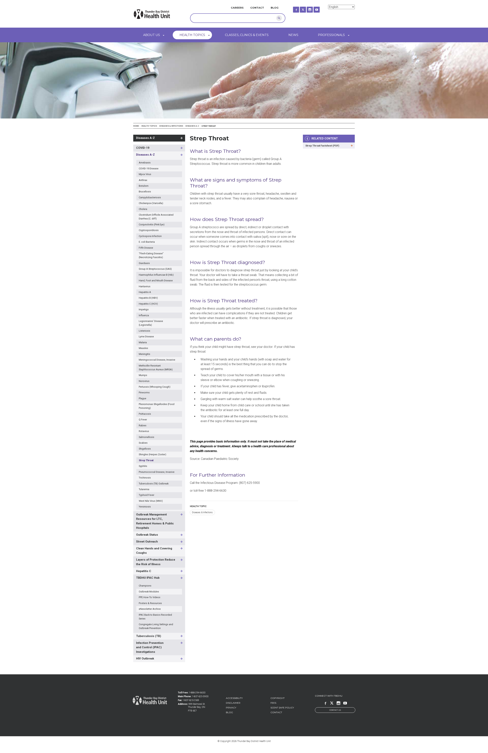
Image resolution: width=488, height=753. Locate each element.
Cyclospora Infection (150, 236)
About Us (151, 35)
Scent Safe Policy (282, 707)
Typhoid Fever (146, 495)
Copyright (277, 698)
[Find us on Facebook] (299, 8)
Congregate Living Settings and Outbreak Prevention (156, 626)
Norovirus (144, 381)
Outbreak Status (147, 534)
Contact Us (335, 710)
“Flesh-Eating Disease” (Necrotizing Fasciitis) (151, 255)
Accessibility (234, 698)
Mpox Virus (145, 174)
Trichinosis (145, 477)
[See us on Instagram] (313, 8)
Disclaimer (233, 702)
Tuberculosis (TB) (148, 636)
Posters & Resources (150, 603)
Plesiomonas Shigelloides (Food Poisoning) (156, 406)
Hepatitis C (143, 571)
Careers (237, 7)
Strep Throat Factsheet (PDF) (322, 145)
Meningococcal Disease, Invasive (157, 359)
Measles (143, 348)
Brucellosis (145, 191)
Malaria (143, 342)
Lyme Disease (146, 336)
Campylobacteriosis (150, 197)
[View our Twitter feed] (306, 8)
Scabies (143, 442)
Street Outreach (147, 541)
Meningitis (144, 354)
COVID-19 (142, 148)
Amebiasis (145, 162)
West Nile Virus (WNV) (151, 500)
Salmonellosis (146, 437)
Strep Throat (146, 460)
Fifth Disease (146, 247)
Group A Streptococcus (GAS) (155, 268)
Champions (145, 585)
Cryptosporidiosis (149, 230)
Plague (142, 398)
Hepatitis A (145, 292)
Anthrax (143, 180)
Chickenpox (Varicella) (151, 203)
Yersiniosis (145, 506)
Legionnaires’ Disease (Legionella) (151, 323)
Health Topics (192, 35)
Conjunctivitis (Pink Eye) (152, 224)
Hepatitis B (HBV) (148, 297)
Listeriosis (144, 330)
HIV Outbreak (145, 658)
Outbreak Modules (149, 591)
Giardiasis (144, 263)
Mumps (143, 375)
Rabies (142, 425)
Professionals (331, 35)
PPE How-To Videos (149, 597)
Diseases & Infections (171, 126)
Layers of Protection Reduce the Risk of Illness (155, 562)
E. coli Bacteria (147, 241)
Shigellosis (145, 448)
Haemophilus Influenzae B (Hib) (156, 274)
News (293, 35)
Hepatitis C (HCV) (148, 303)
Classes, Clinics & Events (247, 35)
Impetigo (144, 309)
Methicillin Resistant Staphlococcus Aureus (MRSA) (156, 367)
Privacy (231, 707)
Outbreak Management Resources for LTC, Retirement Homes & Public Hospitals (155, 521)
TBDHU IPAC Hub (148, 577)
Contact (257, 7)
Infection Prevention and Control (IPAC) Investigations (150, 647)
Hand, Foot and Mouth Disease (156, 280)
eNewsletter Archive (150, 608)
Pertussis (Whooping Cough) (154, 386)
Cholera (143, 209)
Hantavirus (144, 286)
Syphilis (143, 466)
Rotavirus (144, 431)
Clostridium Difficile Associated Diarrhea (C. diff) (156, 216)
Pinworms (144, 392)
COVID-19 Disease (148, 168)
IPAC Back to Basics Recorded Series (155, 616)
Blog (275, 7)
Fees (273, 702)
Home (136, 126)
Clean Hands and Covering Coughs (154, 551)
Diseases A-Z (192, 126)
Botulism (143, 185)
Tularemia (144, 489)
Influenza (144, 315)
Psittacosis (145, 413)
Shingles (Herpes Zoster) (152, 454)
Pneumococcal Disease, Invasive (156, 472)
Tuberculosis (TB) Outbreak (154, 483)
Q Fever (143, 419)
